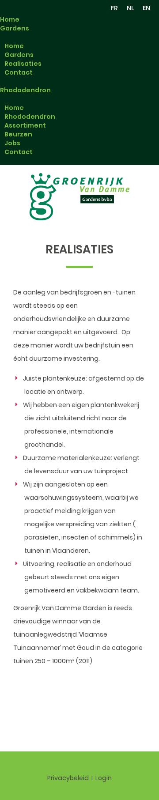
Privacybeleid (68, 778)
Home (9, 19)
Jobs (12, 143)
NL (130, 8)
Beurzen (18, 134)
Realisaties (23, 63)
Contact (18, 72)
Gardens (14, 28)
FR (114, 8)
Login (103, 778)
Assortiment (25, 125)
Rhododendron (25, 90)
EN (146, 8)
